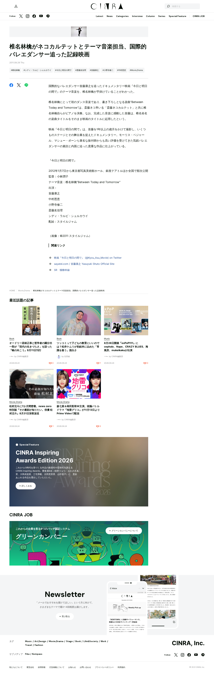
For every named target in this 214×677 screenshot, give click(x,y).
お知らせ (72, 667)
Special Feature (177, 16)
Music (28, 641)
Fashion (39, 645)
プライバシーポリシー (104, 667)
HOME (12, 290)
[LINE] (48, 16)
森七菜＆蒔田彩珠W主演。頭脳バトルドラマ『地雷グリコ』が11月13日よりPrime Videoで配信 (78, 410)
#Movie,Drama (136, 70)
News (110, 16)
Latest (99, 16)
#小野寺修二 (108, 70)
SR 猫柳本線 (62, 269)
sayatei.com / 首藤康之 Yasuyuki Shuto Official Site (84, 263)
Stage (69, 641)
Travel (28, 645)
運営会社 (30, 667)
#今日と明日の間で (63, 70)
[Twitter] (21, 16)
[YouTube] (41, 16)
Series (161, 16)
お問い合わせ (85, 667)
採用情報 (41, 667)
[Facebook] (34, 16)
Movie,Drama (24, 290)
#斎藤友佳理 (80, 70)
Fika (27, 654)
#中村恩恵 (121, 70)
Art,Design (40, 641)
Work (103, 641)
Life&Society (91, 641)
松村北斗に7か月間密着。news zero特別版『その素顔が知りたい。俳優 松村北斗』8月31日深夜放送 (31, 410)
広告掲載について (56, 667)
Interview (137, 16)
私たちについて (16, 667)
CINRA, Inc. (188, 643)
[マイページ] (16, 6)
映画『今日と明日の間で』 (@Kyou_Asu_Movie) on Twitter (88, 257)
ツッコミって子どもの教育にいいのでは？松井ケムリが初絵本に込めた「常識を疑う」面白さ (78, 346)
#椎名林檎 (15, 70)
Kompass (37, 654)
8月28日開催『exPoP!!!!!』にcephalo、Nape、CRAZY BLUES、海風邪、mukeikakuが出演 (126, 346)
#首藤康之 (94, 70)
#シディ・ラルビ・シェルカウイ (37, 70)
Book (78, 641)
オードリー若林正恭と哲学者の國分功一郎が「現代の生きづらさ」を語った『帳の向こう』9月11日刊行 (30, 346)
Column (150, 16)
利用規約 (121, 667)
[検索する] (168, 6)
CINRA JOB (199, 16)
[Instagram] (27, 16)
